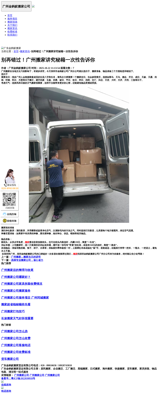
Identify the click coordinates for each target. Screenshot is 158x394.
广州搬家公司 (21, 375)
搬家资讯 (12, 28)
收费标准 (12, 31)
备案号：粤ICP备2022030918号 (18, 378)
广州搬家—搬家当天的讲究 (26, 257)
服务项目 (12, 18)
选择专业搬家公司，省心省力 (27, 260)
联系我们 (12, 35)
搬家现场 (12, 22)
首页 (9, 15)
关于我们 (12, 25)
